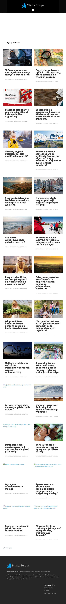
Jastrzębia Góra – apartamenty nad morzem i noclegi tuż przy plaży (17, 448)
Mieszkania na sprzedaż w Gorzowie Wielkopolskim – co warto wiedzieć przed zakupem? (48, 114)
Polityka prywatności (50, 593)
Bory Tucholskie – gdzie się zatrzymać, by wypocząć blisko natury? (47, 448)
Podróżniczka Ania (17, 79)
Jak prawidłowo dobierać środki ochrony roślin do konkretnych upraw (16, 325)
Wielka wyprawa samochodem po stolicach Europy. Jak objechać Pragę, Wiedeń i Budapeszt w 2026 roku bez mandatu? (48, 158)
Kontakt (46, 590)
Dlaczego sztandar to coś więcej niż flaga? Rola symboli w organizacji (17, 113)
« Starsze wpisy (7, 548)
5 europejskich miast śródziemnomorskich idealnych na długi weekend (17, 201)
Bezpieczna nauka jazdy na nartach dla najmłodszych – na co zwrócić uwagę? (48, 241)
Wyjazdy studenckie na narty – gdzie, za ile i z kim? (17, 407)
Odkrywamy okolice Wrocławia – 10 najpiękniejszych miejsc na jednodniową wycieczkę (47, 283)
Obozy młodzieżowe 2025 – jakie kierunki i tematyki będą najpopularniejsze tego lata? (48, 326)
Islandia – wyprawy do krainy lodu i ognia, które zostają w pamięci (47, 408)
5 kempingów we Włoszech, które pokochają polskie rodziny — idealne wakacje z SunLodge (47, 368)
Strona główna (48, 588)
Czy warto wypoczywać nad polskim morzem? (15, 240)
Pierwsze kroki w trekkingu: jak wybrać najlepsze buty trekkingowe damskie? (48, 531)
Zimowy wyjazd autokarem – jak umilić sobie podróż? (16, 154)
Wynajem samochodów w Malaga (14, 486)
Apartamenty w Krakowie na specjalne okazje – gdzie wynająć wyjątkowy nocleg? (47, 489)
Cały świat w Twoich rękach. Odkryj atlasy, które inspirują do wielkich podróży (48, 73)
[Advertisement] (33, 25)
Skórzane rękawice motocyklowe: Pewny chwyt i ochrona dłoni (17, 72)
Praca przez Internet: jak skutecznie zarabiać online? (17, 528)
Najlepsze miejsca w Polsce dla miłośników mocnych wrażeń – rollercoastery (17, 368)
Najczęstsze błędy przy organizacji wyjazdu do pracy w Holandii (47, 201)
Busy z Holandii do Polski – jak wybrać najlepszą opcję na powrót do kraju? (16, 280)
